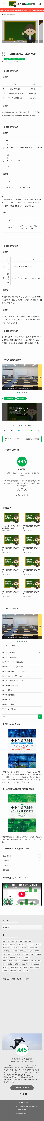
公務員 (30, 951)
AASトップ (10, 1106)
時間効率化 (25, 960)
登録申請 (9, 964)
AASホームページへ (22, 1087)
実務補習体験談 (10, 695)
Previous (4, 377)
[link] (18, 489)
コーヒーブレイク (11, 709)
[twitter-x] (22, 489)
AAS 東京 (22, 469)
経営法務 (36, 964)
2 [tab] (19, 392)
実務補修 (12, 957)
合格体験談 (8, 690)
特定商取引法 (33, 1106)
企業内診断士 (6, 951)
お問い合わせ (22, 1109)
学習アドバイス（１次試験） (14, 667)
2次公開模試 (7, 865)
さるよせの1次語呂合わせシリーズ (16, 676)
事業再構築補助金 (33, 947)
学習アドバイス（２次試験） (14, 662)
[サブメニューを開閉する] (39, 652)
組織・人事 (25, 964)
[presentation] (27, 148)
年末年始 (19, 957)
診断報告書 (13, 970)
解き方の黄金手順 (34, 967)
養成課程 (25, 970)
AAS (4, 941)
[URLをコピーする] (39, 430)
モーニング (14, 947)
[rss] (24, 1103)
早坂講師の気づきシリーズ (14, 681)
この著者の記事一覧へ (22, 495)
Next (40, 377)
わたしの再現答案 (11, 657)
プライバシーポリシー (21, 1106)
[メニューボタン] (4, 4)
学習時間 (38, 954)
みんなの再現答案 (9, 59)
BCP (8, 941)
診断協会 (5, 970)
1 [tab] (17, 392)
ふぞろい (14, 941)
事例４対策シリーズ (11, 685)
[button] (5, 430)
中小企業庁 (23, 947)
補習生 (25, 967)
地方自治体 (25, 954)
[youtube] (25, 489)
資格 (20, 970)
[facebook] (18, 1094)
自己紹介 (5, 967)
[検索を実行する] (40, 716)
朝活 (39, 960)
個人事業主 (23, 951)
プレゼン (38, 944)
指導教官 (27, 957)
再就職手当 (37, 951)
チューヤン (30, 944)
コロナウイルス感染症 (9, 944)
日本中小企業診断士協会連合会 (11, 960)
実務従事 (5, 957)
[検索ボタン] (40, 4)
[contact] (26, 1094)
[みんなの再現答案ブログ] (22, 4)
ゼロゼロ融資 (21, 944)
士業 (32, 954)
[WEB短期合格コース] (20, 377)
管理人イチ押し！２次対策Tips (15, 671)
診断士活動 (8, 699)
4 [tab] (24, 392)
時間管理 (33, 960)
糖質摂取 (17, 964)
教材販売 (6, 870)
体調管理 (14, 951)
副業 (4, 954)
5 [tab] (26, 392)
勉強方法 (9, 954)
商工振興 (17, 954)
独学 (4, 964)
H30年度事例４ (20, 59)
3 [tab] (22, 392)
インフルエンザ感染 (25, 941)
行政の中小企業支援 (15, 967)
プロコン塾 (6, 947)
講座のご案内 (9, 704)
